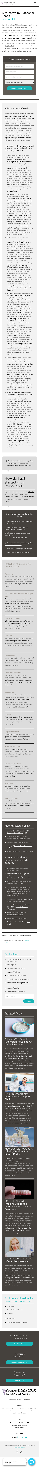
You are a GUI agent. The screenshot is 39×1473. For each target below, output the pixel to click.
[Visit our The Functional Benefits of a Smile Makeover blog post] (19, 1256)
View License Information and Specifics (19, 900)
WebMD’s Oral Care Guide (20, 851)
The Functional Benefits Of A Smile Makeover (18, 1260)
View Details (22, 918)
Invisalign (10, 1313)
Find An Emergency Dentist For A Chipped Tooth (17, 1096)
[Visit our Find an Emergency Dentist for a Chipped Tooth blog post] (19, 1091)
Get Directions (19, 1344)
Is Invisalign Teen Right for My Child (18, 979)
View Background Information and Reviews (17, 913)
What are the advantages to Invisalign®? (20, 549)
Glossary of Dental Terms (15, 833)
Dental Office (11, 1319)
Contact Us (19, 1380)
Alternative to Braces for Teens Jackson (19, 466)
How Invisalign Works (21, 842)
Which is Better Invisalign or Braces (18, 983)
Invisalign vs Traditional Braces (17, 975)
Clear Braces (11, 1306)
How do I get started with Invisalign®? (19, 552)
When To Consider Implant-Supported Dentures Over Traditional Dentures (19, 1205)
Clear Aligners (11, 965)
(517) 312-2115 (9, 46)
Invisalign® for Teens (13, 972)
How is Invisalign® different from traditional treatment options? (16, 528)
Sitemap (23, 1447)
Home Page (22, 839)
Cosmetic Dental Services (15, 1310)
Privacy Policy (17, 1447)
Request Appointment (19, 1362)
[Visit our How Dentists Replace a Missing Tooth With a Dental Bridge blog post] (19, 1146)
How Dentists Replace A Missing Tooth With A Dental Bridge (18, 1151)
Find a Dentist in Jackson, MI (16, 992)
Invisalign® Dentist (13, 988)
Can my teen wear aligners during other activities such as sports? (19, 544)
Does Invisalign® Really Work (16, 968)
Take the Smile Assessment (23, 846)
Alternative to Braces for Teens (21, 935)
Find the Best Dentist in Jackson (17, 1322)
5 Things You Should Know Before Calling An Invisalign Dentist (18, 1042)
